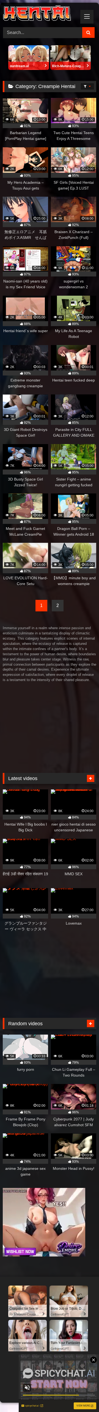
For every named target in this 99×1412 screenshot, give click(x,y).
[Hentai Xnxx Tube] (40, 14)
